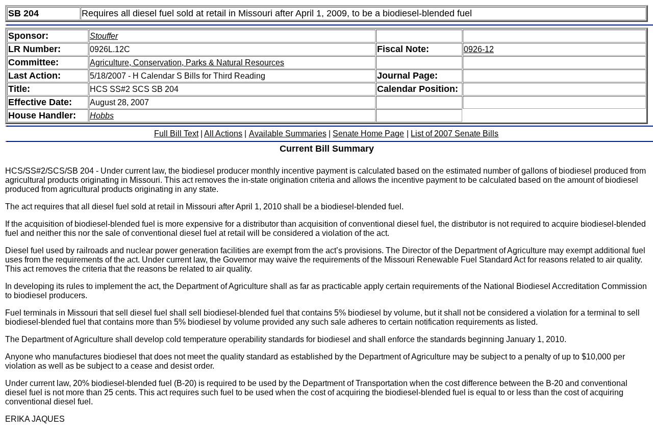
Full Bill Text (176, 133)
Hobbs (102, 115)
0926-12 (479, 49)
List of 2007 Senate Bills (454, 133)
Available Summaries (287, 133)
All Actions (223, 133)
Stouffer (104, 36)
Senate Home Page (368, 133)
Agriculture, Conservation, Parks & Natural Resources (187, 62)
